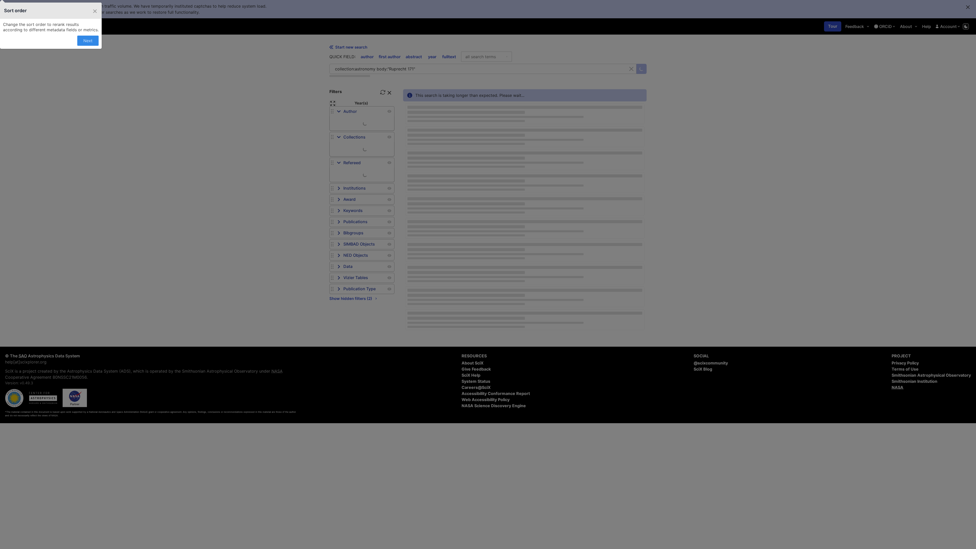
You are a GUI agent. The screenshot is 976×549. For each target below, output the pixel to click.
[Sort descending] (472, 94)
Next (477, 140)
